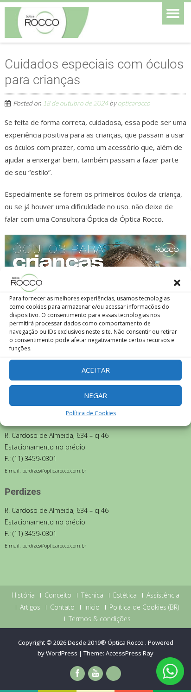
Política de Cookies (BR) (144, 607)
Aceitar (96, 369)
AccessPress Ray (129, 653)
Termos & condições (100, 619)
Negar (95, 395)
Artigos (30, 607)
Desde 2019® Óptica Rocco (106, 642)
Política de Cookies (91, 413)
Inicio (92, 607)
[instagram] (113, 673)
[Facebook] (77, 673)
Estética (125, 595)
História (23, 595)
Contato (62, 607)
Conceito (58, 595)
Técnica (92, 595)
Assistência (162, 595)
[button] (177, 282)
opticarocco (134, 103)
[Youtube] (95, 673)
